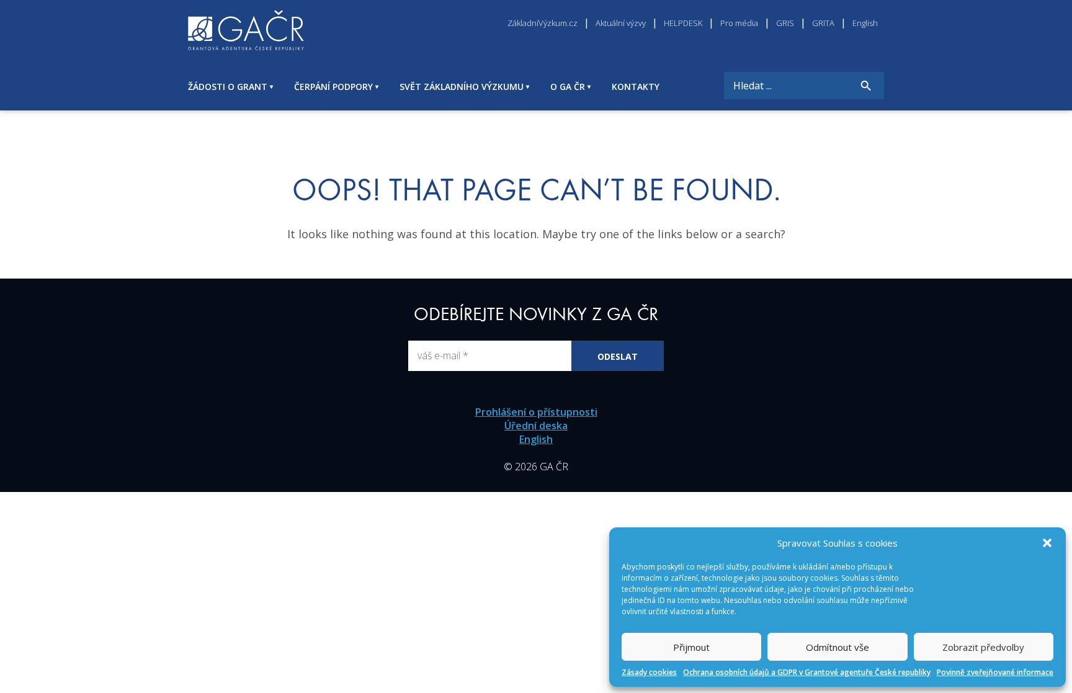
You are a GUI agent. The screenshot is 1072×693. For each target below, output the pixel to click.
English (536, 439)
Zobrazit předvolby (983, 647)
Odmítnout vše (837, 647)
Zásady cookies (649, 672)
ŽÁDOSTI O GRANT (227, 86)
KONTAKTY (635, 86)
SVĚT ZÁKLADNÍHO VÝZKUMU (462, 86)
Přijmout (691, 647)
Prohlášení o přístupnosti (536, 412)
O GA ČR (567, 86)
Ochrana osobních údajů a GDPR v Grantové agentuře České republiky (807, 672)
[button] (1047, 543)
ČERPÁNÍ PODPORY (333, 86)
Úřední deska (536, 425)
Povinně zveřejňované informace (995, 672)
